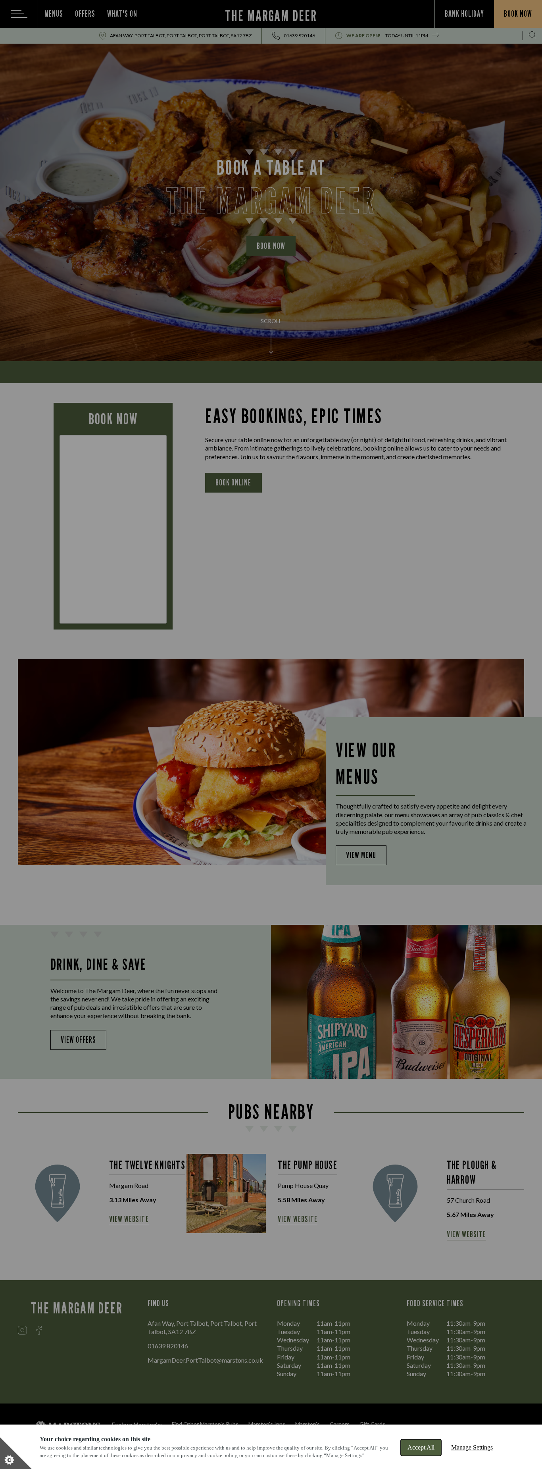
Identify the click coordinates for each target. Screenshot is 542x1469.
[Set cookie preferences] (16, 1453)
